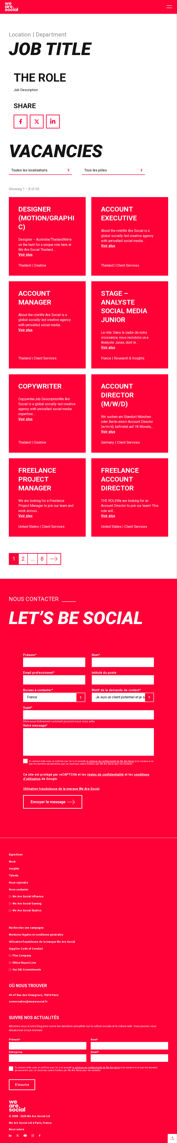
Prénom (29, 655)
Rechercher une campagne (26, 927)
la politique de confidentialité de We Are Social (110, 761)
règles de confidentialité (105, 774)
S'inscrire (22, 1084)
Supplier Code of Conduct (26, 948)
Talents (13, 875)
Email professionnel (39, 672)
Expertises (16, 854)
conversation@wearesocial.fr (28, 1001)
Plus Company (22, 955)
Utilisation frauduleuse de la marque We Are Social (61, 788)
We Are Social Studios (27, 910)
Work (12, 861)
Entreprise (15, 1052)
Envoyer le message (48, 802)
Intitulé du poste (104, 672)
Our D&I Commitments (27, 969)
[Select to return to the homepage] (11, 6)
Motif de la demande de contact (116, 690)
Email (95, 1052)
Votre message (35, 725)
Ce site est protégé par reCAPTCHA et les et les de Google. (86, 777)
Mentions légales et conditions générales (36, 934)
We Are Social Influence (28, 896)
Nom (96, 655)
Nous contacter (18, 889)
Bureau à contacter (38, 690)
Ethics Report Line (24, 962)
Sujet (27, 707)
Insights (14, 868)
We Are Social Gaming (27, 903)
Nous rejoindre (18, 882)
